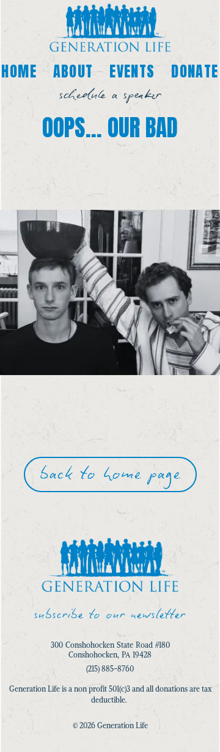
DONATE (194, 71)
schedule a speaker (110, 94)
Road (144, 645)
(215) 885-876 (108, 668)
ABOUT (73, 71)
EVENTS (132, 71)
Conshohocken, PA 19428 (110, 654)
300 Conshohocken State (93, 645)
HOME (19, 71)
